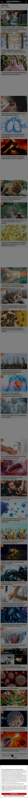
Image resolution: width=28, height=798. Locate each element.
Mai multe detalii (19, 773)
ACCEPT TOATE (14, 793)
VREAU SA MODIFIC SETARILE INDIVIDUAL (14, 795)
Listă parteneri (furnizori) (5, 791)
